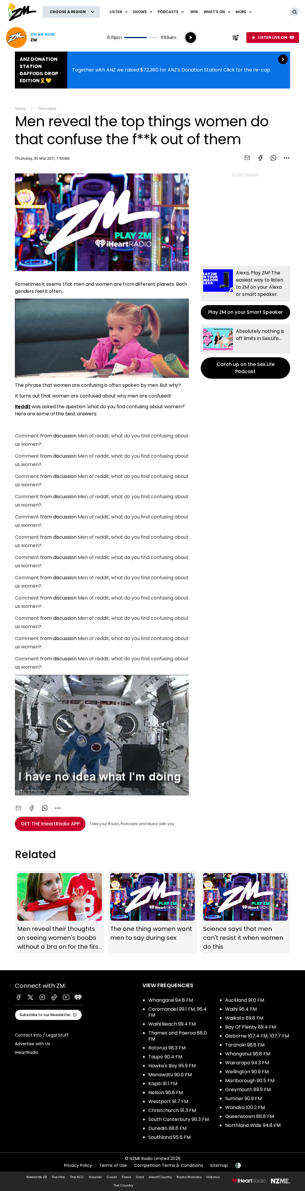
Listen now (30, 37)
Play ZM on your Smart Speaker (245, 292)
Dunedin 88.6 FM (167, 1128)
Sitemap (219, 1165)
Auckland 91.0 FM (244, 1000)
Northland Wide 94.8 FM (253, 1125)
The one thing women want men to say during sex (152, 912)
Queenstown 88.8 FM (249, 1116)
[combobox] (286, 158)
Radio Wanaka (189, 1177)
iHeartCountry (160, 1177)
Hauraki (95, 1177)
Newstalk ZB (37, 1177)
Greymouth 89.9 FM (248, 1089)
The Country (123, 1185)
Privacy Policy (78, 1165)
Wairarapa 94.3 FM (247, 1062)
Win (194, 11)
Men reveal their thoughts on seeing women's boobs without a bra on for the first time (59, 912)
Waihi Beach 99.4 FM (172, 1024)
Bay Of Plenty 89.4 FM (250, 1027)
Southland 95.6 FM (169, 1137)
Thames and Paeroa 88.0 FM (177, 1035)
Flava (126, 1177)
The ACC (77, 1177)
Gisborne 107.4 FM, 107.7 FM (257, 1035)
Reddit (22, 406)
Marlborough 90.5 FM (249, 1080)
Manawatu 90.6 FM (170, 1074)
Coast (112, 1177)
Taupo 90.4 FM (165, 1056)
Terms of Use (113, 1165)
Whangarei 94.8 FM (170, 1000)
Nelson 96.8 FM (165, 1092)
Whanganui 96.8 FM (247, 1053)
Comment (27, 435)
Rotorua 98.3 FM (167, 1047)
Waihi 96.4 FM (241, 1009)
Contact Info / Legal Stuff (42, 1035)
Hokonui (213, 1177)
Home (20, 108)
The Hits (58, 1177)
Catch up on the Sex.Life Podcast (245, 351)
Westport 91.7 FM (168, 1101)
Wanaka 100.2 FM (245, 1107)
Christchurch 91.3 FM (172, 1110)
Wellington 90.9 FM (247, 1071)
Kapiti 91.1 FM (162, 1083)
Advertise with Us (32, 1044)
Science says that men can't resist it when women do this (245, 912)
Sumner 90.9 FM (243, 1098)
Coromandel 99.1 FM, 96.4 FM (177, 1012)
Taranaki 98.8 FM (244, 1044)
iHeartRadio (26, 1052)
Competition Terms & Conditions (168, 1165)
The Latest (47, 108)
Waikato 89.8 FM (244, 1018)
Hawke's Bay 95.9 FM (172, 1065)
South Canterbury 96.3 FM (178, 1119)
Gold (140, 1177)
